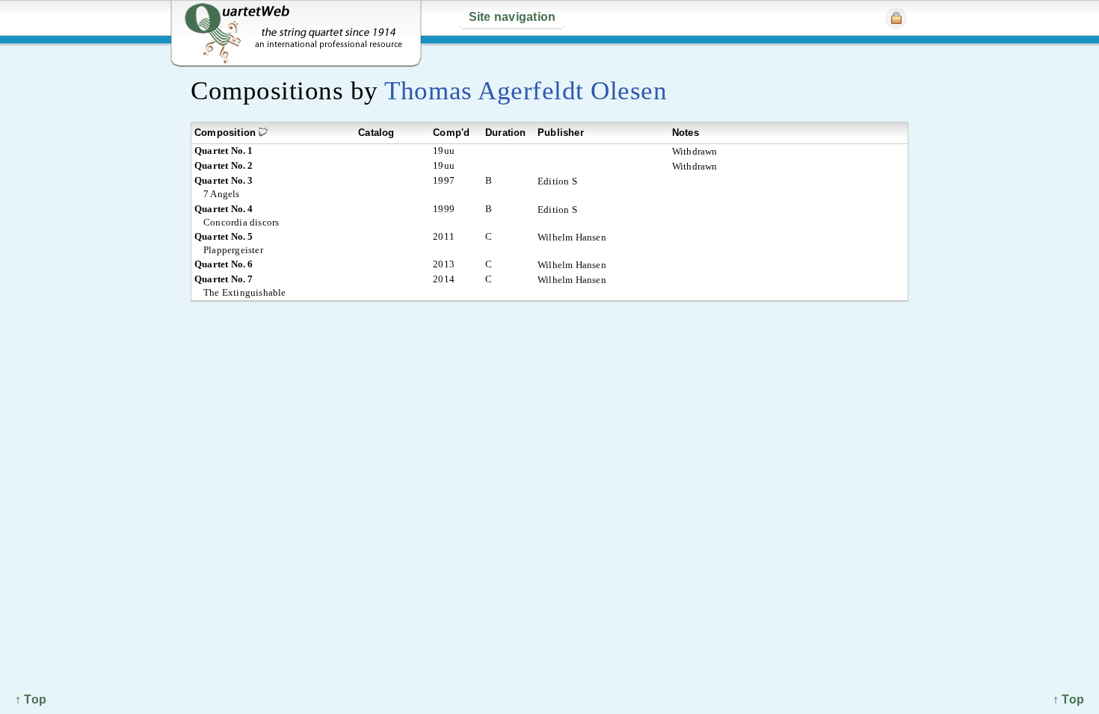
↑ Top (1068, 699)
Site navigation (512, 16)
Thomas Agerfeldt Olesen (525, 90)
